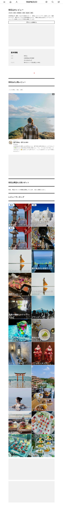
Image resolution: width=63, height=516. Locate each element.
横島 (32, 12)
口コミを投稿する (32, 22)
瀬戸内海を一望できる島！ (21, 143)
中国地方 (19, 12)
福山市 (27, 12)
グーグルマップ (28, 60)
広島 (24, 12)
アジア (10, 12)
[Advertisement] (31, 35)
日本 (15, 12)
